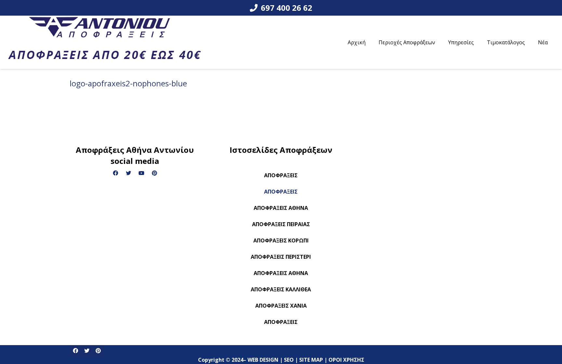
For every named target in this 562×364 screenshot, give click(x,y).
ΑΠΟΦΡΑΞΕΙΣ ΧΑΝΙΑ (281, 305)
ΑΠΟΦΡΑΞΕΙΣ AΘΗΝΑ (281, 273)
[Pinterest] (154, 173)
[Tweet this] (86, 351)
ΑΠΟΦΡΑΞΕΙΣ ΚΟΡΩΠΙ (281, 240)
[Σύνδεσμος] (104, 42)
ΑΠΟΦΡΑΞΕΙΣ (281, 175)
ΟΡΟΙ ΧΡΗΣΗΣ (347, 340)
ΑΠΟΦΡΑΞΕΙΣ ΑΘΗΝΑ (281, 207)
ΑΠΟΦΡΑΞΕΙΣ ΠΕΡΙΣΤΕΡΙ (281, 256)
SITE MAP (312, 340)
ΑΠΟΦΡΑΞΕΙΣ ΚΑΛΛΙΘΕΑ (281, 289)
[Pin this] (98, 351)
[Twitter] (128, 173)
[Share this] (75, 351)
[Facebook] (115, 173)
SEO (289, 340)
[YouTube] (141, 173)
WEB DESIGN (263, 340)
